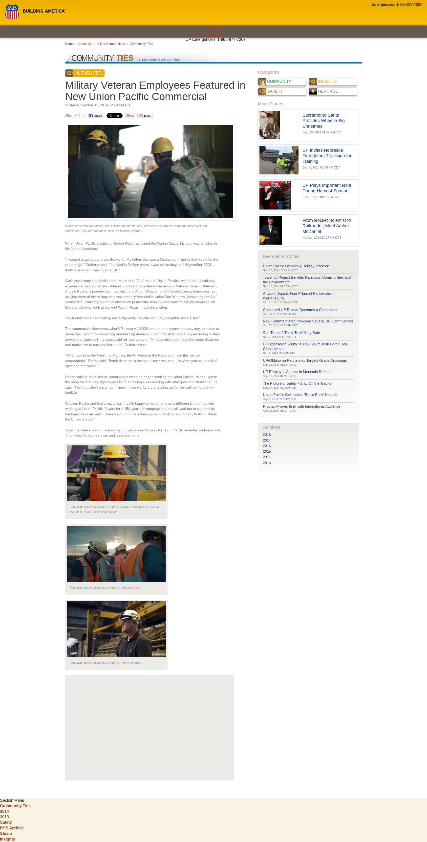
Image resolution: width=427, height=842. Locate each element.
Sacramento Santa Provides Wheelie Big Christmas (323, 121)
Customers (39, 48)
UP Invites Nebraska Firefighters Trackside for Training (326, 156)
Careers (369, 48)
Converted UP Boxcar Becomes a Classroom (300, 310)
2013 (267, 463)
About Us (215, 28)
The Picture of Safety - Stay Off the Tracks (297, 383)
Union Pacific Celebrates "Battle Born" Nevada (300, 395)
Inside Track (213, 56)
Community (279, 81)
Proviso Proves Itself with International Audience (301, 406)
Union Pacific (35, 12)
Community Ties (15, 806)
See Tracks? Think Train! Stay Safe (291, 333)
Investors (263, 48)
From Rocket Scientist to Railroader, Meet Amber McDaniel (326, 226)
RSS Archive (12, 828)
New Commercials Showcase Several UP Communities (308, 321)
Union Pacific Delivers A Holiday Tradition (296, 266)
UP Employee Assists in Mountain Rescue (297, 372)
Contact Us (215, 34)
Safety (275, 91)
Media (310, 48)
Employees (98, 48)
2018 (267, 435)
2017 (267, 440)
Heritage (328, 91)
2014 (267, 457)
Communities (157, 48)
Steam (6, 833)
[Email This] (145, 115)
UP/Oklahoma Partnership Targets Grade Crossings (305, 360)
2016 (267, 446)
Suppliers (216, 48)
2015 (267, 451)
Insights (88, 73)
